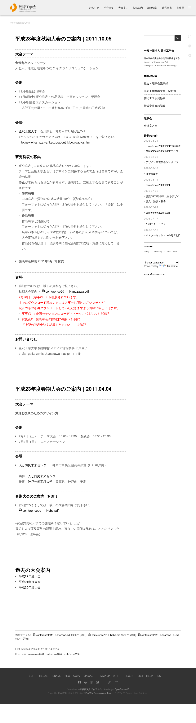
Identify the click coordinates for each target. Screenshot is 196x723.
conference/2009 (36, 653)
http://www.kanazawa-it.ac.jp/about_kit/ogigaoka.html (54, 142)
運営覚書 (167, 8)
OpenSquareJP (122, 689)
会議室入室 (150, 125)
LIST (140, 676)
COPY (76, 676)
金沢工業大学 (28, 131)
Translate (172, 266)
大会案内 (123, 8)
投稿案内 (138, 8)
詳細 (83, 635)
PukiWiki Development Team (98, 693)
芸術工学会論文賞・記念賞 (160, 91)
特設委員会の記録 (154, 105)
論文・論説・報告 (156, 201)
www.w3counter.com (154, 274)
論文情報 (152, 8)
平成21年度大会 (30, 581)
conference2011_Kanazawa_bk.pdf (160, 635)
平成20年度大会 (30, 587)
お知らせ (94, 8)
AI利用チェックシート (158, 224)
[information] (23, 10)
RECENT (130, 676)
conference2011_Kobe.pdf (41, 510)
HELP (149, 676)
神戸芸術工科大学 (40, 481)
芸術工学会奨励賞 (154, 98)
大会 (24, 653)
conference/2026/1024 (158, 185)
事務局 (180, 8)
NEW (67, 676)
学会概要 (109, 8)
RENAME (56, 676)
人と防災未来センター (34, 465)
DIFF (115, 676)
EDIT (32, 676)
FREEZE (43, 676)
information (152, 173)
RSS (158, 676)
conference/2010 (71, 653)
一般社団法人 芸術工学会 (90, 689)
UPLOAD (88, 676)
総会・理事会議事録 (156, 83)
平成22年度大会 (30, 576)
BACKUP (105, 676)
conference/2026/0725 (158, 212)
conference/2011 (21, 22)
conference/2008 (54, 653)
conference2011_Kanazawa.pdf (67, 291)
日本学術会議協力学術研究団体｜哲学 (162, 58)
